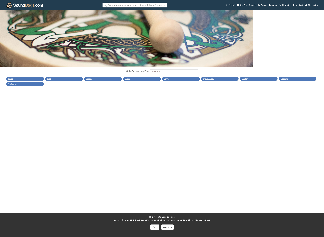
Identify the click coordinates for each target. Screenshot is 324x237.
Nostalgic (284, 79)
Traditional (12, 84)
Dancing (89, 79)
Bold (49, 79)
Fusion (127, 79)
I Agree (155, 227)
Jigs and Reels (208, 79)
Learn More (167, 227)
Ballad (10, 79)
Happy (166, 79)
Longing (245, 79)
